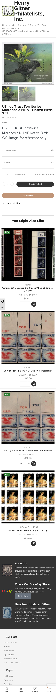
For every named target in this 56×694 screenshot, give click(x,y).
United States (17, 25)
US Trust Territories (11, 28)
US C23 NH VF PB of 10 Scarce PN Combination (28, 450)
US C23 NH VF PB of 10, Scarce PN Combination (28, 371)
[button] (5, 63)
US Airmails (28, 367)
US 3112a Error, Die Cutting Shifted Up (28, 530)
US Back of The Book (37, 25)
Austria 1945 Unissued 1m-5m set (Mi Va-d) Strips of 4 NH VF (28, 289)
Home (5, 25)
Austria (28, 284)
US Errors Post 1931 (28, 527)
